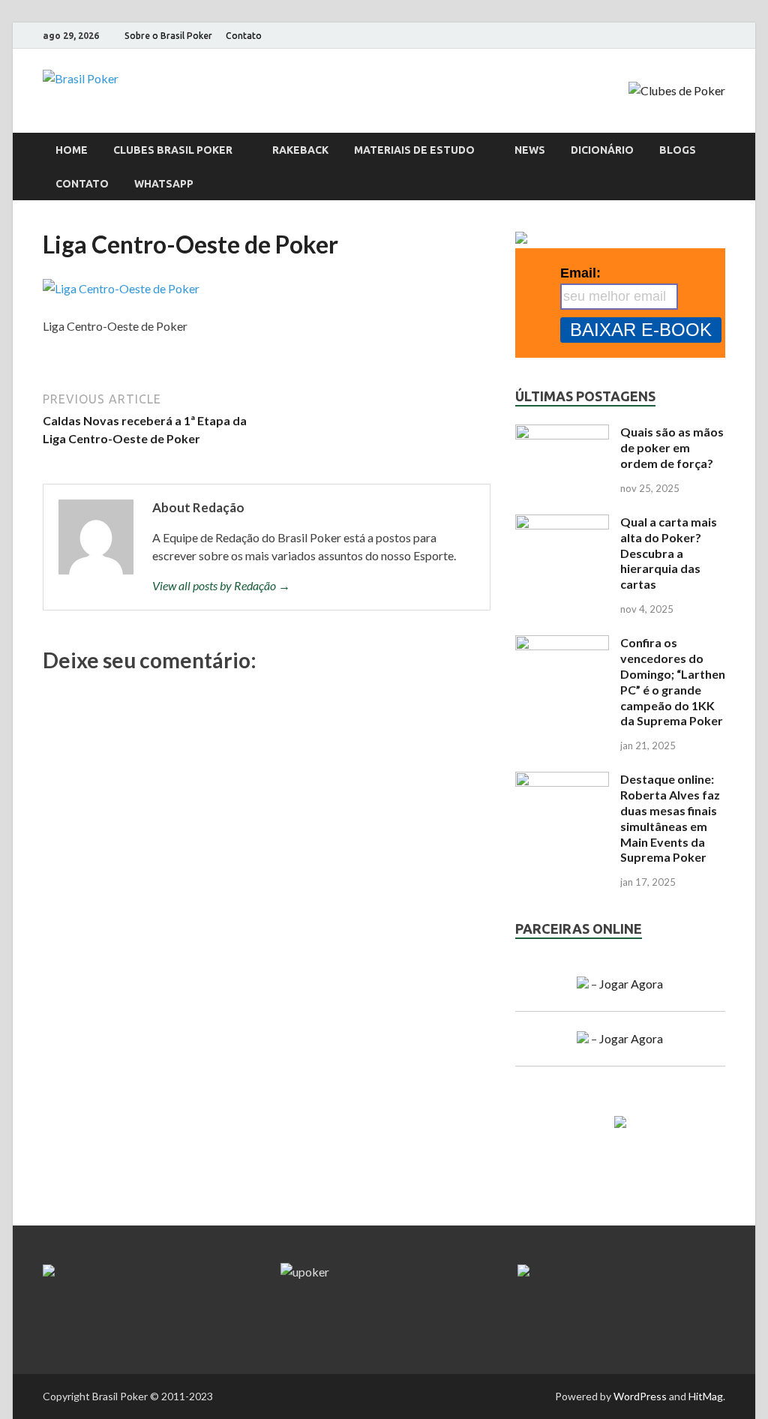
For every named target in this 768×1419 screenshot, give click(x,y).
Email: (580, 273)
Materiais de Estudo (414, 150)
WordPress (640, 1396)
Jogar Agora (631, 983)
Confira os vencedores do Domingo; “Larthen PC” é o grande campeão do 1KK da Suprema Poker (672, 681)
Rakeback (300, 150)
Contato (244, 35)
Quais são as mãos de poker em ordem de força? (672, 447)
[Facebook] (665, 36)
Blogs (677, 150)
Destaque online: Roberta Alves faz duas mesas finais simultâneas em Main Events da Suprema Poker (670, 818)
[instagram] (684, 36)
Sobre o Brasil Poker (168, 35)
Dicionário (602, 150)
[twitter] (721, 36)
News (529, 150)
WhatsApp (164, 184)
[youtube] (702, 36)
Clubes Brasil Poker (172, 150)
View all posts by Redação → (221, 585)
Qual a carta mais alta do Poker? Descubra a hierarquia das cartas (668, 552)
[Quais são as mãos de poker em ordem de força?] (562, 433)
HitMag (705, 1396)
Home (72, 150)
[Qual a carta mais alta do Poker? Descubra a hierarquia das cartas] (562, 523)
